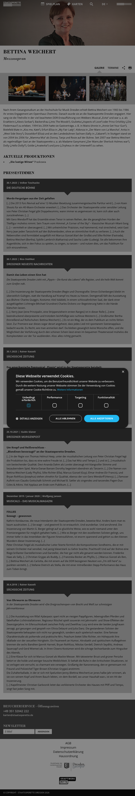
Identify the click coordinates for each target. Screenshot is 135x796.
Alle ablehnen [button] (65, 418)
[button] (29, 418)
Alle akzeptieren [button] (101, 418)
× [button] (123, 372)
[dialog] (67, 398)
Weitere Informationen (70, 389)
